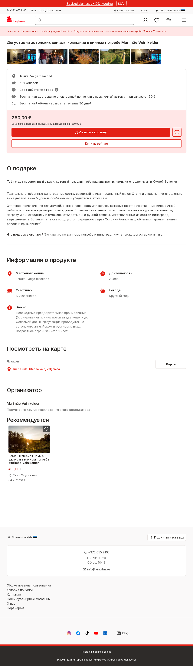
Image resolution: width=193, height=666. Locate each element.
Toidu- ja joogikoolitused (54, 31)
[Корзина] (168, 20)
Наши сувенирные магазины (28, 599)
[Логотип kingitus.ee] (17, 20)
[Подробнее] (56, 89)
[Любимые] (156, 20)
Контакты (14, 594)
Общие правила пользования (29, 585)
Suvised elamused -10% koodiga (90, 3)
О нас (11, 603)
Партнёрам (15, 608)
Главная (11, 31)
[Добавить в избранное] (177, 132)
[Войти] (145, 20)
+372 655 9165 (99, 552)
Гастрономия (28, 31)
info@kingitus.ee (98, 569)
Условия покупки (20, 590)
